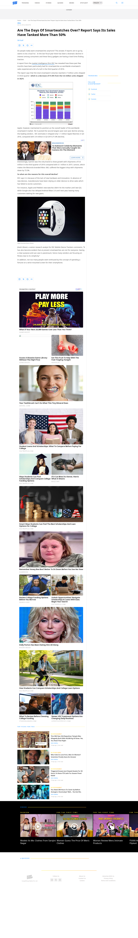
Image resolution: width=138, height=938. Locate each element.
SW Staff (20, 40)
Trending (25, 3)
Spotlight (84, 3)
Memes (71, 3)
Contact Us (82, 878)
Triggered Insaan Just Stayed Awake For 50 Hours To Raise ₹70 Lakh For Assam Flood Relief (67, 773)
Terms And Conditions (108, 880)
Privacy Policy (108, 878)
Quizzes (60, 3)
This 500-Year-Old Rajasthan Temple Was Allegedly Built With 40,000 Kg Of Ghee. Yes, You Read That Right (67, 738)
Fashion (24, 812)
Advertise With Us (108, 876)
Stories (48, 3)
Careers (82, 880)
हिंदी (101, 3)
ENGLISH (96, 3)
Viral (24, 20)
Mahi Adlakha (54, 743)
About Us (82, 876)
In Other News (56, 752)
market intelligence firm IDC (43, 63)
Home (19, 20)
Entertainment (56, 734)
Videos (37, 3)
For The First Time (67, 812)
